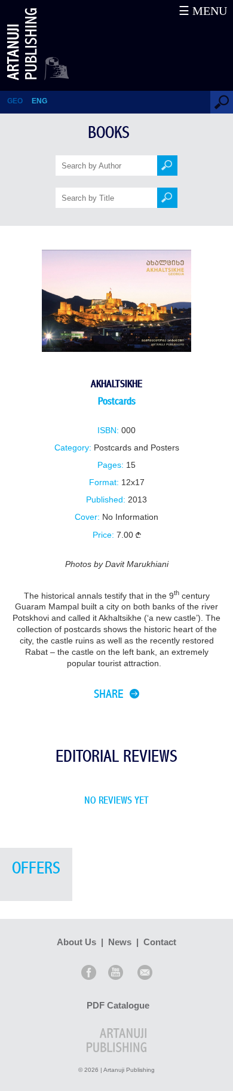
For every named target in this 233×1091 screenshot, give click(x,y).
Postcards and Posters (136, 447)
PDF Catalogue (118, 1005)
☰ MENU (203, 10)
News (119, 942)
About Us (76, 942)
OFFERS (36, 868)
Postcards (117, 401)
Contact (159, 942)
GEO (15, 101)
